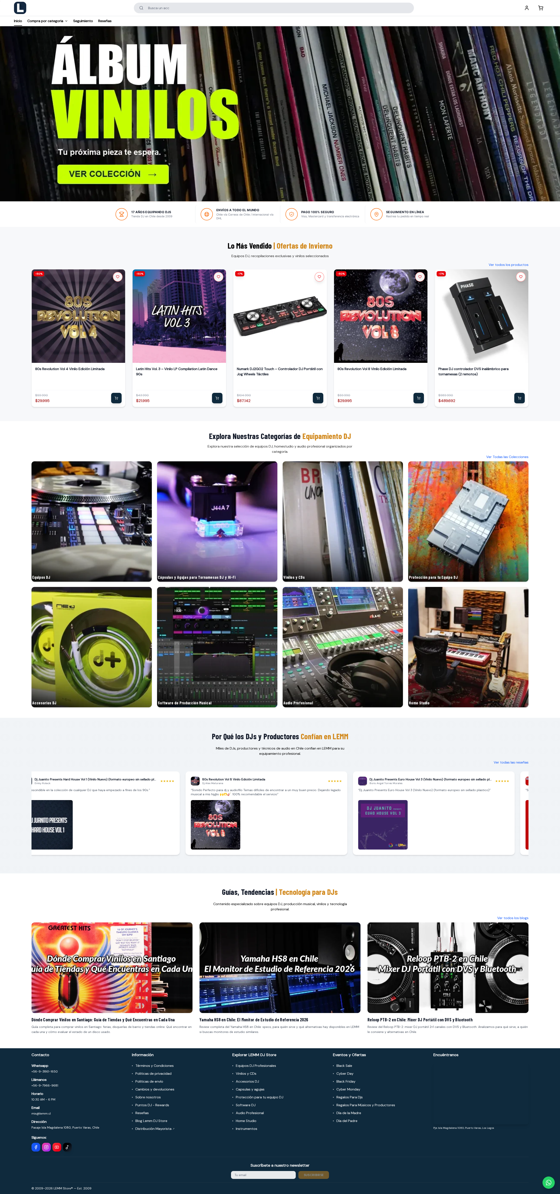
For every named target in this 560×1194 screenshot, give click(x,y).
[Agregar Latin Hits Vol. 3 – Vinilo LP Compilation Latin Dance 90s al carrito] (217, 398)
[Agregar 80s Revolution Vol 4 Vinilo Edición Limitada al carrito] (116, 398)
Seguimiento (83, 21)
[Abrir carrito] (541, 8)
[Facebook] (36, 1147)
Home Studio (246, 1120)
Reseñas (105, 21)
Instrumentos (246, 1128)
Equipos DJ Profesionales (256, 1065)
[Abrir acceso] (527, 8)
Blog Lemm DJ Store (151, 1120)
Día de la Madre (348, 1113)
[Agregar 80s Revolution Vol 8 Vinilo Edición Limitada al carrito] (418, 398)
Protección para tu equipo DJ (259, 1097)
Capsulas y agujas (250, 1089)
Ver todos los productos (508, 264)
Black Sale (344, 1065)
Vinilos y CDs (246, 1073)
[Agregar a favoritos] (117, 277)
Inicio (18, 21)
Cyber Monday (348, 1089)
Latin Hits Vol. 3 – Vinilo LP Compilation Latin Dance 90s (176, 371)
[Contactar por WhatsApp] (548, 1182)
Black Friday (345, 1081)
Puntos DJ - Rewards (152, 1105)
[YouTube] (56, 1147)
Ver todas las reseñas (511, 762)
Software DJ (246, 1105)
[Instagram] (46, 1147)
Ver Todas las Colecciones (507, 457)
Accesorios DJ (247, 1081)
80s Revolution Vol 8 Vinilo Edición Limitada (372, 369)
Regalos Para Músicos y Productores (365, 1105)
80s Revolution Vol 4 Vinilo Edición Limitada (70, 369)
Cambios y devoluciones (154, 1089)
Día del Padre (346, 1120)
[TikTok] (67, 1147)
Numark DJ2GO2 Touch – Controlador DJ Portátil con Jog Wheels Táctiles (280, 371)
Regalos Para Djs (349, 1097)
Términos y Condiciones (154, 1065)
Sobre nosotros (148, 1097)
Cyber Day (345, 1073)
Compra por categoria (45, 21)
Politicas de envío (149, 1081)
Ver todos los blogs (512, 918)
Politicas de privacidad (153, 1073)
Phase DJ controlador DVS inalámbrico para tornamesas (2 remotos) (473, 371)
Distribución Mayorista (155, 1128)
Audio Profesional (250, 1113)
